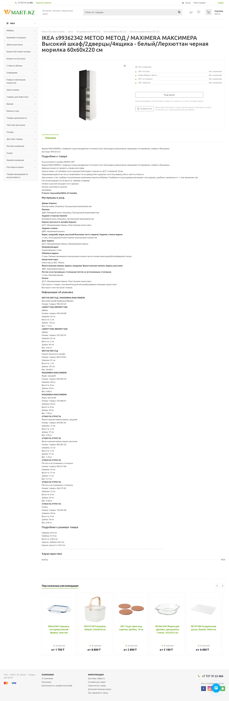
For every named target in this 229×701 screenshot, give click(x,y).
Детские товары (15, 139)
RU (222, 3)
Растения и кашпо (15, 167)
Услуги (10, 153)
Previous (217, 585)
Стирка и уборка (14, 65)
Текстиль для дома (16, 125)
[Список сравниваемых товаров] (191, 13)
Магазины (46, 682)
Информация (96, 675)
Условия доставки (96, 682)
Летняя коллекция (15, 146)
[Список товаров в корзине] (214, 14)
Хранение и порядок (16, 37)
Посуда (10, 132)
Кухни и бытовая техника (19, 51)
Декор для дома (15, 44)
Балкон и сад (13, 111)
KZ (219, 3)
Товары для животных (18, 97)
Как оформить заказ (98, 693)
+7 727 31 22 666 (25, 3)
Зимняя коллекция (15, 160)
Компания (48, 675)
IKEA (12, 23)
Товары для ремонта (17, 118)
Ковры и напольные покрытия (16, 81)
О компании (47, 678)
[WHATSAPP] (222, 688)
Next (222, 585)
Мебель (10, 30)
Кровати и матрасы (16, 58)
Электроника (13, 90)
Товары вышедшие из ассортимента (17, 175)
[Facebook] (203, 688)
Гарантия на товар (97, 685)
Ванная (10, 104)
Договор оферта (96, 678)
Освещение (12, 73)
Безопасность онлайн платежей (57, 685)
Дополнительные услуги (99, 689)
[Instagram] (210, 688)
